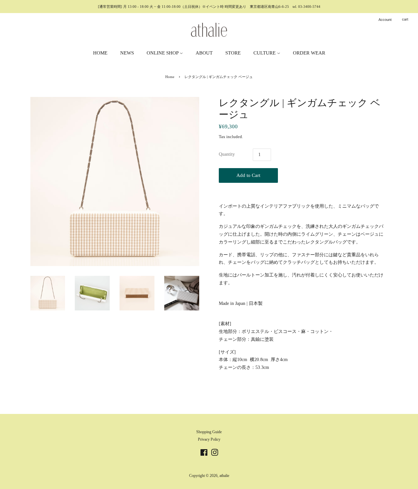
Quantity (227, 154)
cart (405, 19)
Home (169, 77)
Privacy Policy (209, 439)
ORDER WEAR (309, 52)
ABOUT (204, 52)
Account (385, 20)
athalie (224, 475)
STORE (233, 52)
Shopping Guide (209, 432)
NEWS (127, 52)
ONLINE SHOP (163, 52)
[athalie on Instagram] (214, 454)
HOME (100, 52)
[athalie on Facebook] (204, 454)
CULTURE (265, 52)
